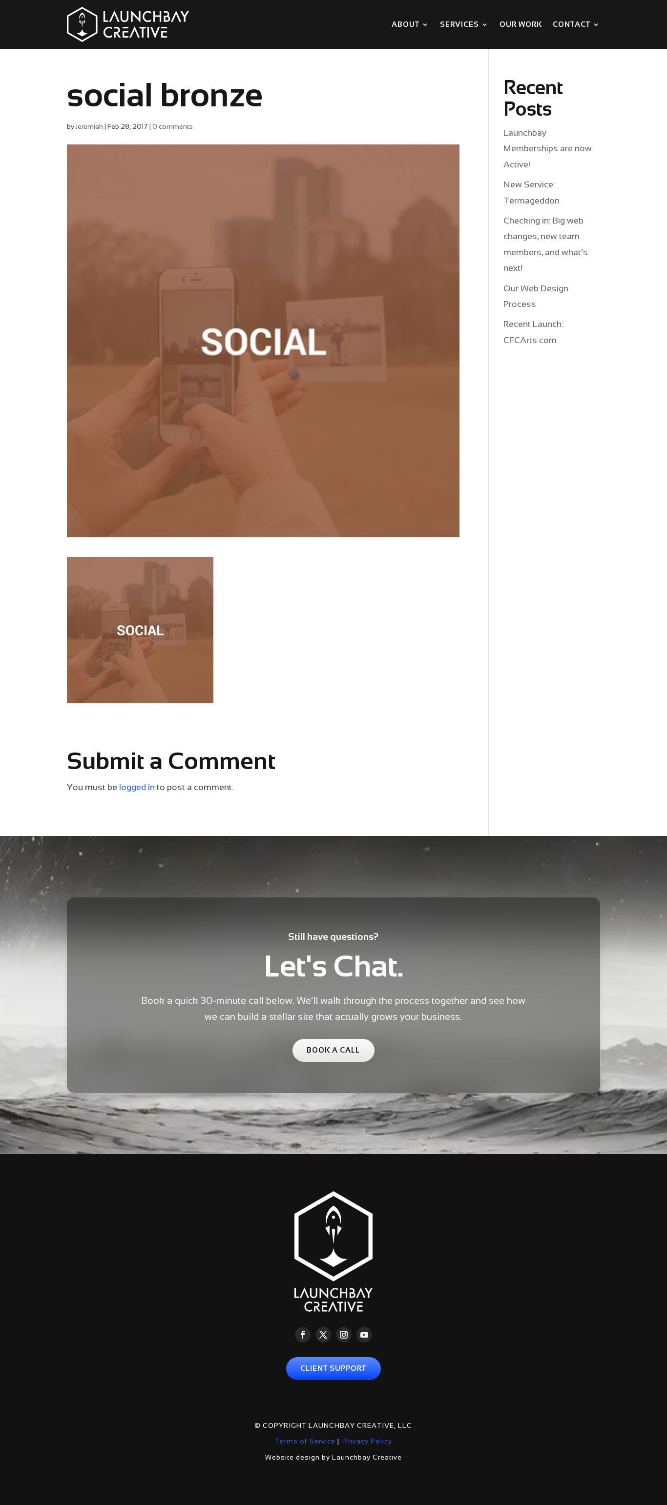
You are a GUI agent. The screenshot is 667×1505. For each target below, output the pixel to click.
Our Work (521, 24)
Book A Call (333, 1050)
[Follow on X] (323, 1334)
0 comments (172, 126)
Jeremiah (89, 126)
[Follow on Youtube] (364, 1334)
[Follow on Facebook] (303, 1334)
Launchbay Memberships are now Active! (547, 148)
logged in (137, 787)
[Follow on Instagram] (344, 1334)
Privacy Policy (367, 1441)
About (405, 24)
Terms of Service (305, 1441)
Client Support (333, 1368)
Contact (571, 24)
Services (459, 24)
